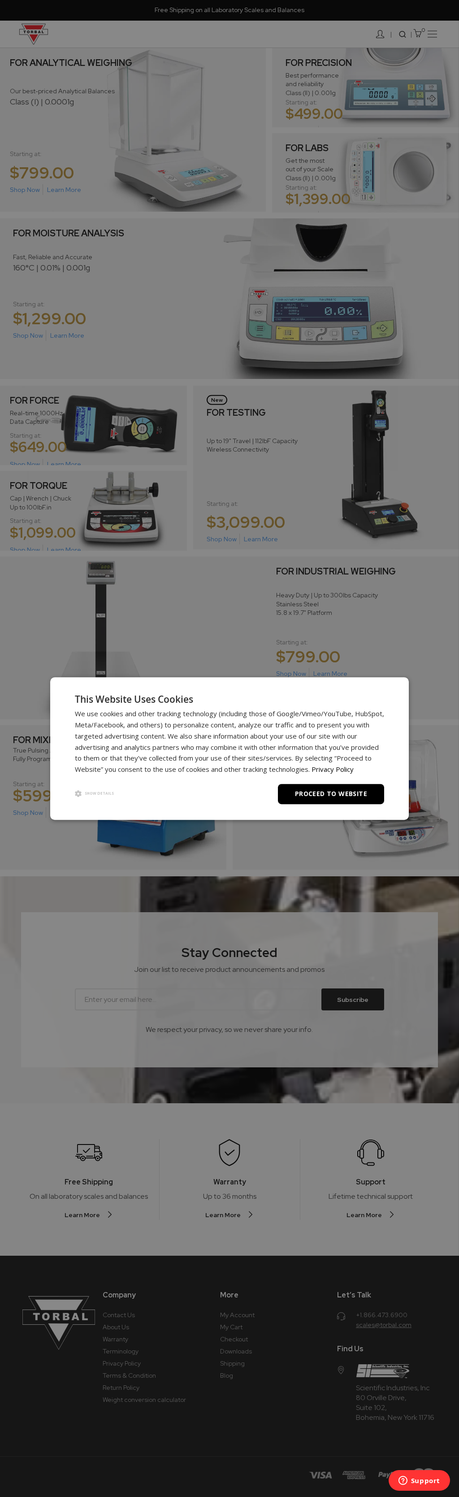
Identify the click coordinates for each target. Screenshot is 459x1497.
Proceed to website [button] (331, 793)
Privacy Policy (333, 769)
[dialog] (229, 748)
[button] (94, 794)
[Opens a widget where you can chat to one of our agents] (419, 1481)
